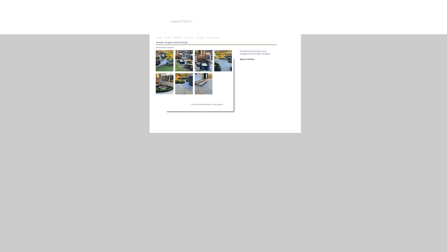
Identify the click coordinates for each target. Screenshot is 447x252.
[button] (164, 60)
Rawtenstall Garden (165, 47)
